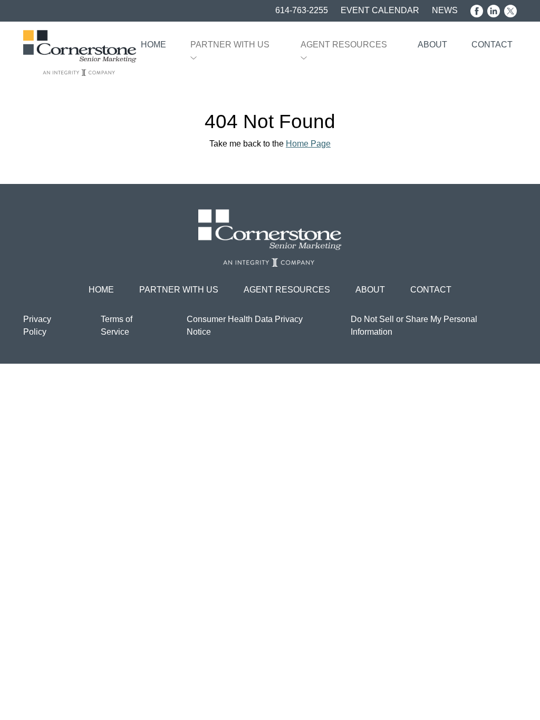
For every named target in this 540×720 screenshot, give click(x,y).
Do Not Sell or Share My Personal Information (414, 325)
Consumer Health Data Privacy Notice (245, 325)
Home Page (308, 143)
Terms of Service (116, 325)
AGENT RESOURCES (344, 44)
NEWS (445, 10)
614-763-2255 (301, 10)
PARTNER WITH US (229, 44)
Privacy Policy (37, 325)
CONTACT (492, 44)
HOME (153, 44)
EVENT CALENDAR (380, 10)
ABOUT (432, 44)
